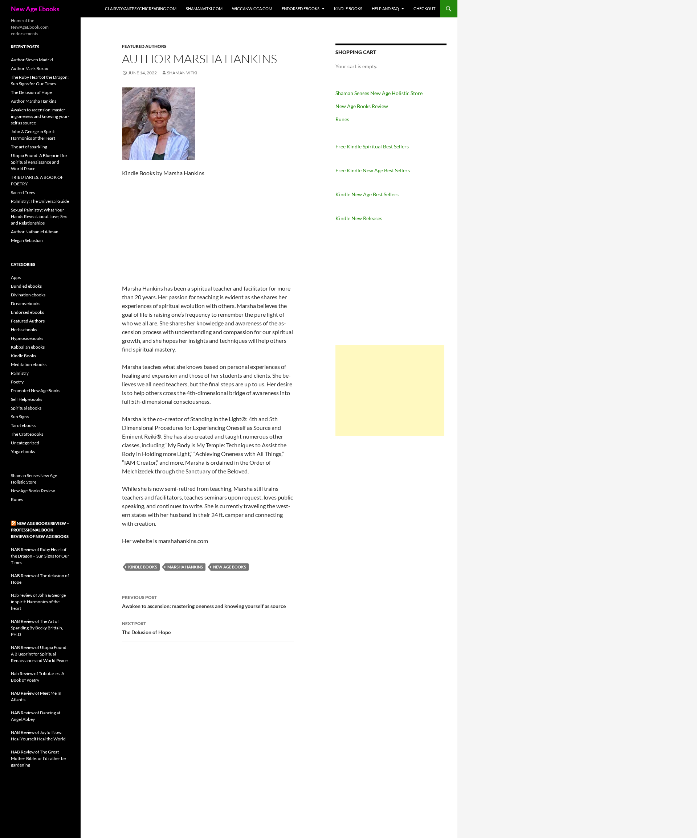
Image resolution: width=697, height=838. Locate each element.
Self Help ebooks (26, 399)
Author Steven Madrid (32, 59)
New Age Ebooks (35, 9)
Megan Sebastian (27, 240)
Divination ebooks (28, 294)
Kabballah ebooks (28, 347)
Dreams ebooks (25, 303)
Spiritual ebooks (26, 408)
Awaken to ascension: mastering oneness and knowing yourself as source (204, 602)
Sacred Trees (23, 192)
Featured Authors (144, 46)
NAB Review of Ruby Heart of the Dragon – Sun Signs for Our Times (40, 556)
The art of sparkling (29, 146)
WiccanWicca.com (252, 8)
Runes (342, 119)
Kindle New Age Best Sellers (367, 194)
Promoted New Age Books (35, 390)
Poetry (17, 382)
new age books (229, 566)
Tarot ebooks (23, 425)
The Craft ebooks (27, 434)
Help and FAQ (385, 8)
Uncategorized (25, 442)
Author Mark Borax (29, 68)
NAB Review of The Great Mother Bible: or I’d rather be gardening (38, 758)
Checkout (424, 8)
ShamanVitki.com (204, 8)
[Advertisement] (389, 390)
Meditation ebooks (28, 364)
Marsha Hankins (185, 566)
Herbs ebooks (24, 329)
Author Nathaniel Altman (34, 231)
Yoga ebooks (23, 451)
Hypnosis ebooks (27, 338)
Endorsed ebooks (300, 8)
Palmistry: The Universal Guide (40, 201)
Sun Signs (20, 416)
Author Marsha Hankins (33, 101)
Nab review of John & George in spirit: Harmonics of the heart (38, 601)
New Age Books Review (361, 106)
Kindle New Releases (358, 218)
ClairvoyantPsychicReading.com (140, 8)
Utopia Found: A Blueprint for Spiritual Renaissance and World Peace (39, 162)
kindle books (142, 566)
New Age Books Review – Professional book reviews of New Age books (40, 530)
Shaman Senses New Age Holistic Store (379, 93)
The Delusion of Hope (146, 628)
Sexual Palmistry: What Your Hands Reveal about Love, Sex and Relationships (39, 216)
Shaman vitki (182, 72)
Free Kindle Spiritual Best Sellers (372, 146)
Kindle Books (348, 8)
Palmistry (20, 373)
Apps (16, 277)
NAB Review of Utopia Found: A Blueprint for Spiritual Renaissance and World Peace (39, 654)
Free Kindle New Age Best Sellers (372, 170)
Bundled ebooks (26, 286)
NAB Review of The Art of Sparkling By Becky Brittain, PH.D (37, 628)
